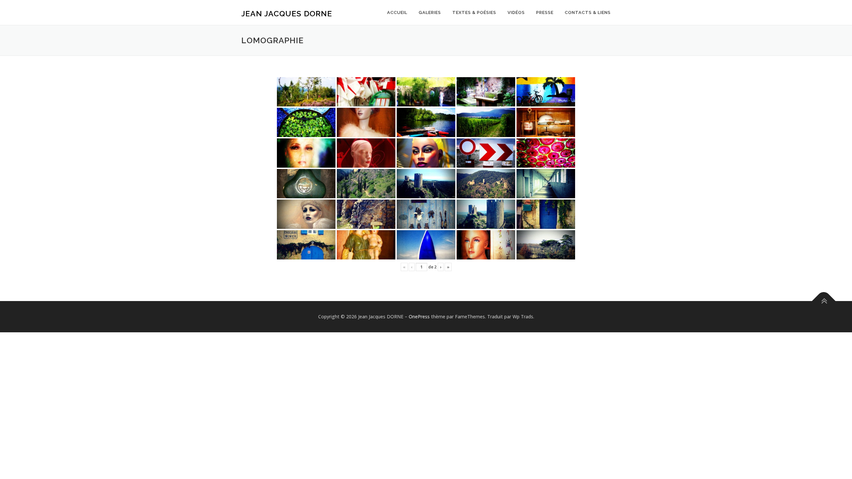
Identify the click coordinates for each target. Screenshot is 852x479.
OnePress (419, 316)
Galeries (430, 12)
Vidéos (516, 12)
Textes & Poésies (474, 12)
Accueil (397, 12)
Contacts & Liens (588, 12)
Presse (544, 12)
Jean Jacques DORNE (286, 13)
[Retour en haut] (824, 301)
